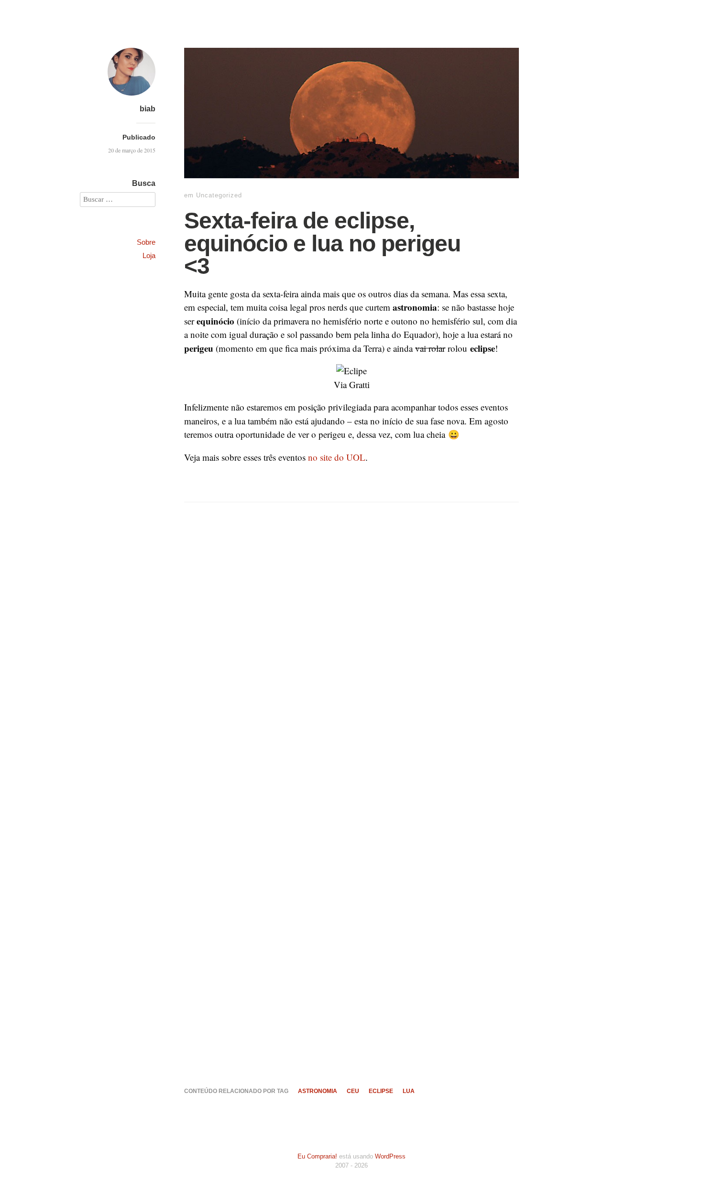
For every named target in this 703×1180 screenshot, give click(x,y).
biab (147, 109)
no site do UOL (336, 457)
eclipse (381, 1091)
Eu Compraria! (317, 1156)
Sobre (146, 242)
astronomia (317, 1091)
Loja (149, 255)
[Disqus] (351, 673)
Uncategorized (219, 195)
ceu (353, 1091)
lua (409, 1091)
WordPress (390, 1156)
